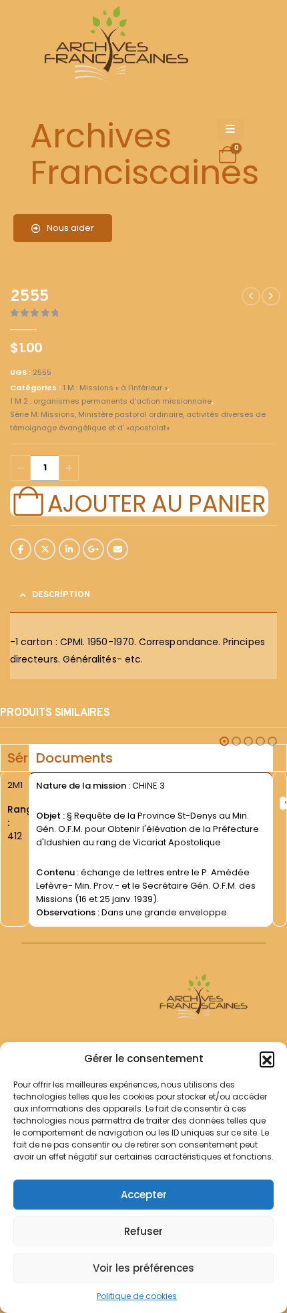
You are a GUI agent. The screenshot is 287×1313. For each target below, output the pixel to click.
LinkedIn (69, 549)
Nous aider (69, 228)
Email (117, 549)
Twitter (44, 549)
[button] (267, 1058)
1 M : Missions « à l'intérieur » (115, 387)
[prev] (251, 296)
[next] (271, 296)
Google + (93, 549)
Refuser (143, 1231)
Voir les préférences (143, 1268)
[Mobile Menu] (230, 129)
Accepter (144, 1195)
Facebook (20, 549)
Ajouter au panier (156, 501)
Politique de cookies (137, 1296)
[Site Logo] (114, 47)
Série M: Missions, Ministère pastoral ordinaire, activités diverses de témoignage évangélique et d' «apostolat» (138, 421)
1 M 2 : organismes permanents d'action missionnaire (111, 401)
